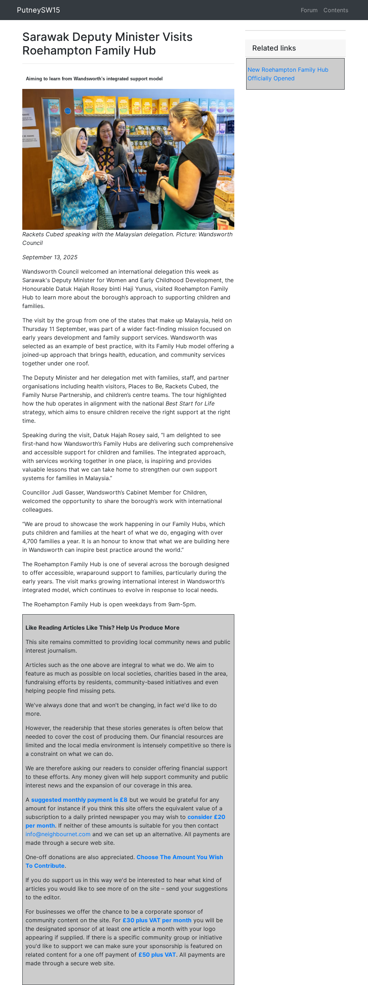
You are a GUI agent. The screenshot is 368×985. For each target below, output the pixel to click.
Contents (335, 10)
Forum (309, 10)
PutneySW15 (38, 10)
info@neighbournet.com (58, 834)
